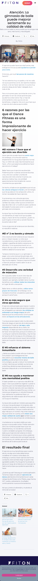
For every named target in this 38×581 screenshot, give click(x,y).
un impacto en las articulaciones (18, 317)
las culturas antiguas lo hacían (13, 190)
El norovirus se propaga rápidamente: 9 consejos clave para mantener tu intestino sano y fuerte (9, 539)
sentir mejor (29, 155)
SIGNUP (27, 3)
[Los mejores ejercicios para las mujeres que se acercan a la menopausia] (25, 513)
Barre (19, 7)
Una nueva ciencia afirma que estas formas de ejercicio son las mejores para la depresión (9, 521)
